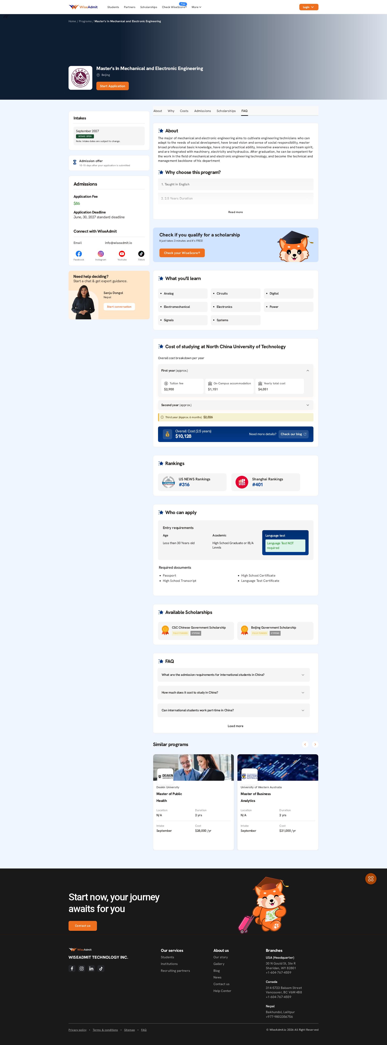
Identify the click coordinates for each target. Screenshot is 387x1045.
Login (306, 7)
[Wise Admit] (83, 7)
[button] (235, 212)
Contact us (83, 925)
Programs (86, 21)
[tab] (158, 111)
